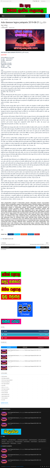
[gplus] (44, 466)
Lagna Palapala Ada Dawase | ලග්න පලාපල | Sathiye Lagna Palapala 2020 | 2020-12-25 (24, 360)
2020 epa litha (4, 376)
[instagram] (38, 1)
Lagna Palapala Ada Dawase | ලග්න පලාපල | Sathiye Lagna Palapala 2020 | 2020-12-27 (24, 350)
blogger (38, 247)
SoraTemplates (7, 466)
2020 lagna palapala (5, 378)
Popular (25, 347)
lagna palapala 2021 (5, 394)
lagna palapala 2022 (5, 396)
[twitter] (34, 1)
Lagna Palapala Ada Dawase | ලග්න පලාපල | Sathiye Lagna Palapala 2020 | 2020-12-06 (24, 417)
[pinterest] (36, 1)
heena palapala (5, 390)
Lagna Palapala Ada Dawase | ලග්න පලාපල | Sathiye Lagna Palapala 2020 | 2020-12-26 (24, 355)
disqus (47, 247)
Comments (41, 347)
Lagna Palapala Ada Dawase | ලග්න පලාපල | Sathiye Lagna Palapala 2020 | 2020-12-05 (24, 423)
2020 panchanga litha (6, 381)
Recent (9, 347)
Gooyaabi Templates (19, 466)
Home (2, 19)
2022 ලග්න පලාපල (5, 387)
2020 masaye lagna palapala (7, 380)
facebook (43, 247)
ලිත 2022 (3, 399)
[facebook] (33, 1)
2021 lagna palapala (5, 383)
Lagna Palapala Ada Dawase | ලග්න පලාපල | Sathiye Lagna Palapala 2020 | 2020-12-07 (24, 412)
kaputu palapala (5, 392)
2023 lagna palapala (5, 389)
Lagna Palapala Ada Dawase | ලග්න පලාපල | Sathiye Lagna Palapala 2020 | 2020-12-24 (24, 366)
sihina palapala (5, 398)
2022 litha (3, 385)
